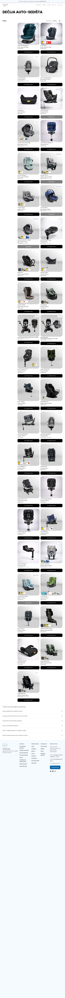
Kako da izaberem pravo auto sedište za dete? (15, 735)
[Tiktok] (55, 771)
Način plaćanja (23, 764)
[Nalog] (58, 5)
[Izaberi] (37, 43)
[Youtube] (53, 771)
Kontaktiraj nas (55, 767)
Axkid (32, 746)
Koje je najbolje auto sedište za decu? (13, 711)
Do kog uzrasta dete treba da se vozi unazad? (15, 716)
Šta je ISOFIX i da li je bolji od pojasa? (12, 721)
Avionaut (33, 756)
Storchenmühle (35, 760)
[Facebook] (50, 771)
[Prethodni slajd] (42, 33)
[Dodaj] (37, 75)
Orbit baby (34, 758)
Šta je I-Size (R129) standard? (10, 725)
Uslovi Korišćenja (23, 752)
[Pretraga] (55, 5)
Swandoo (33, 748)
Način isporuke (23, 766)
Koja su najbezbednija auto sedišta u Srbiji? (14, 730)
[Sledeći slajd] (60, 33)
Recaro (33, 751)
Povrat (21, 757)
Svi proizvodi (44, 746)
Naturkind (33, 763)
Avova (33, 753)
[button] (55, 20)
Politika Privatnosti (24, 750)
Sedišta (42, 748)
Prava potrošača (23, 755)
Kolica (42, 751)
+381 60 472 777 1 (56, 763)
